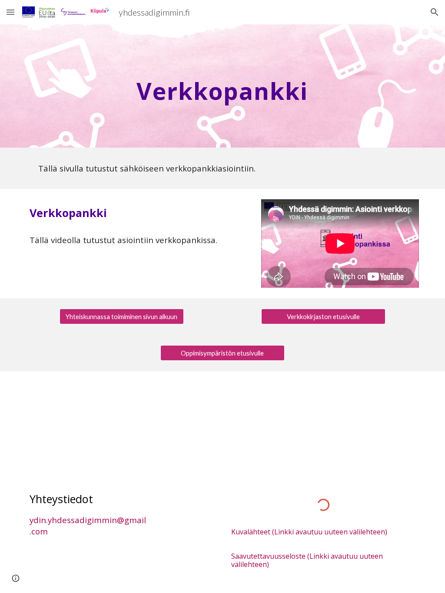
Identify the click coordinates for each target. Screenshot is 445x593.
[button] (10, 12)
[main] (222, 86)
